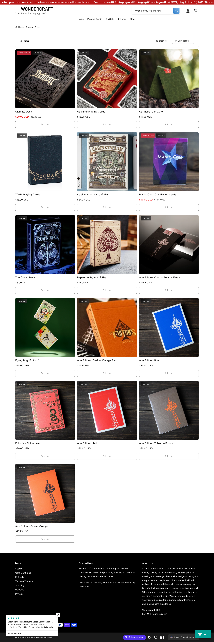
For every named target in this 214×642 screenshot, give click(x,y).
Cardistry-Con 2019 (151, 111)
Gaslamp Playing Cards (91, 111)
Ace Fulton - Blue (149, 360)
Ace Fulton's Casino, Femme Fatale (160, 277)
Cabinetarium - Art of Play (92, 194)
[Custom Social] (162, 637)
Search (19, 568)
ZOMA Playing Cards (27, 194)
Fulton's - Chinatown (27, 443)
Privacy (19, 593)
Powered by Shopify (44, 637)
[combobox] (156, 10)
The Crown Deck (25, 277)
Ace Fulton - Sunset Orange (31, 526)
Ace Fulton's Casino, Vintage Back (97, 360)
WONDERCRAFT (28, 637)
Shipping (19, 585)
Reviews (19, 589)
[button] (195, 10)
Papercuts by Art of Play (92, 277)
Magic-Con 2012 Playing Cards (157, 194)
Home (21, 27)
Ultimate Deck (23, 111)
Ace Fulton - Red (87, 443)
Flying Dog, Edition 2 (27, 360)
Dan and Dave (33, 27)
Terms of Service (24, 581)
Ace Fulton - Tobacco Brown (156, 443)
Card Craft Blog (23, 572)
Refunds (19, 577)
